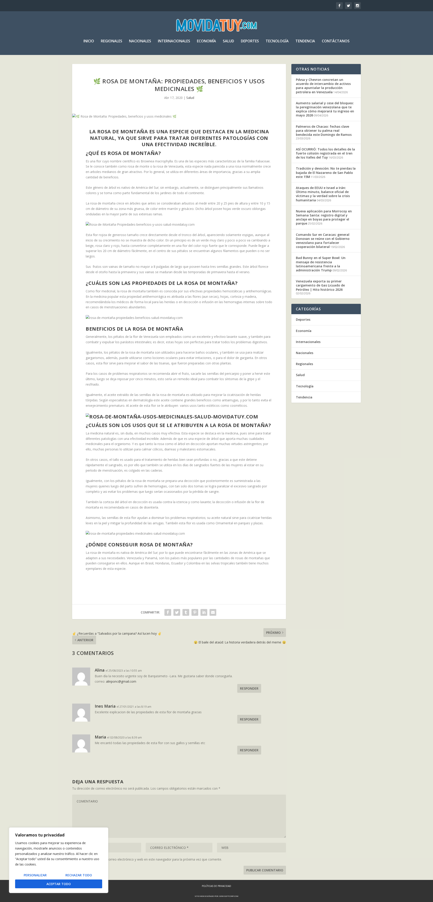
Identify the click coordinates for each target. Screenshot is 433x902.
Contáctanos (336, 41)
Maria (100, 737)
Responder (249, 688)
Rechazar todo (78, 875)
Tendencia (305, 41)
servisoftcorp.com (228, 896)
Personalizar (35, 875)
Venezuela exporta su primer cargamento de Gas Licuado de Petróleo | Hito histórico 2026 (320, 285)
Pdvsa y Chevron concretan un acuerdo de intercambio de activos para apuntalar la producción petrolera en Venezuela (323, 85)
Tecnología (277, 41)
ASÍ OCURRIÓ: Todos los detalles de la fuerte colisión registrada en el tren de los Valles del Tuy (325, 153)
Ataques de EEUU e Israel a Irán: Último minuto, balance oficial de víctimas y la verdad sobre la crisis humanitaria (323, 194)
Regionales (111, 41)
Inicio (88, 41)
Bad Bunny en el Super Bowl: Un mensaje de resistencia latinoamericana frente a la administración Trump (320, 264)
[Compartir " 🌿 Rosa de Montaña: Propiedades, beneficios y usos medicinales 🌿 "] (167, 612)
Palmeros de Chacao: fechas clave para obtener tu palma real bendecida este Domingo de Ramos (324, 130)
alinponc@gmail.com (121, 681)
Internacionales (174, 41)
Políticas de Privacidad (216, 886)
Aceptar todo (58, 884)
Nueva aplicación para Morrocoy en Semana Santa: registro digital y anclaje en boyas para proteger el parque (324, 217)
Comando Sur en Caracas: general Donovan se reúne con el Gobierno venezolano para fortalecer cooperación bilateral (323, 240)
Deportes (250, 41)
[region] (58, 860)
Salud (228, 41)
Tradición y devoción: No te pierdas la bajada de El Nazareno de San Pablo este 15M (326, 172)
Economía (206, 41)
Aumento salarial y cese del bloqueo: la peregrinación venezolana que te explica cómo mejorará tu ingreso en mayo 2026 (325, 109)
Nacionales (140, 41)
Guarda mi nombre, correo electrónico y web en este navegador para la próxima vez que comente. (150, 859)
